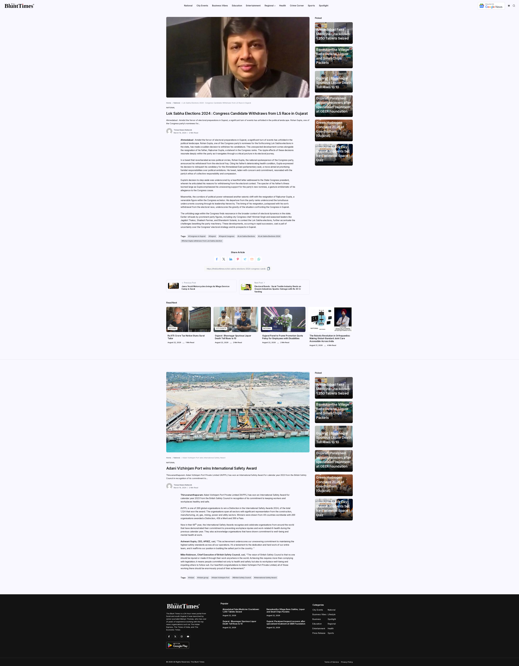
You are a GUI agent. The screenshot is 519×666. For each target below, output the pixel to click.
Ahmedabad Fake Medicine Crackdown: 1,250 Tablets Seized (333, 33)
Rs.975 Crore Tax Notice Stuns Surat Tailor (186, 337)
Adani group (203, 578)
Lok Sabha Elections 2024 (269, 236)
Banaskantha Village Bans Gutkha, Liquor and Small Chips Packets (332, 56)
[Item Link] (188, 319)
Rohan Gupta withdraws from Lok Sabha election (202, 241)
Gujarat (213, 236)
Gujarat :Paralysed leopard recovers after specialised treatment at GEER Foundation (333, 104)
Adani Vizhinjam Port (221, 578)
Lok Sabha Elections (247, 236)
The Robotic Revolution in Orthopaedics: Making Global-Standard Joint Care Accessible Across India (330, 338)
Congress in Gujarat (197, 236)
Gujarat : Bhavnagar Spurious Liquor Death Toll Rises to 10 (334, 82)
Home (168, 103)
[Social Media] (169, 636)
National (177, 103)
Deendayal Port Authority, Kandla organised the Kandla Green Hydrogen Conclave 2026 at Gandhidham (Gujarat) (333, 122)
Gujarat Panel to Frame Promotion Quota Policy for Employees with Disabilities (282, 337)
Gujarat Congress (227, 236)
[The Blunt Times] (19, 5)
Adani (191, 578)
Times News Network (183, 130)
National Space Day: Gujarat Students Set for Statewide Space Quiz (333, 153)
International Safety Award (266, 578)
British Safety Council (242, 578)
